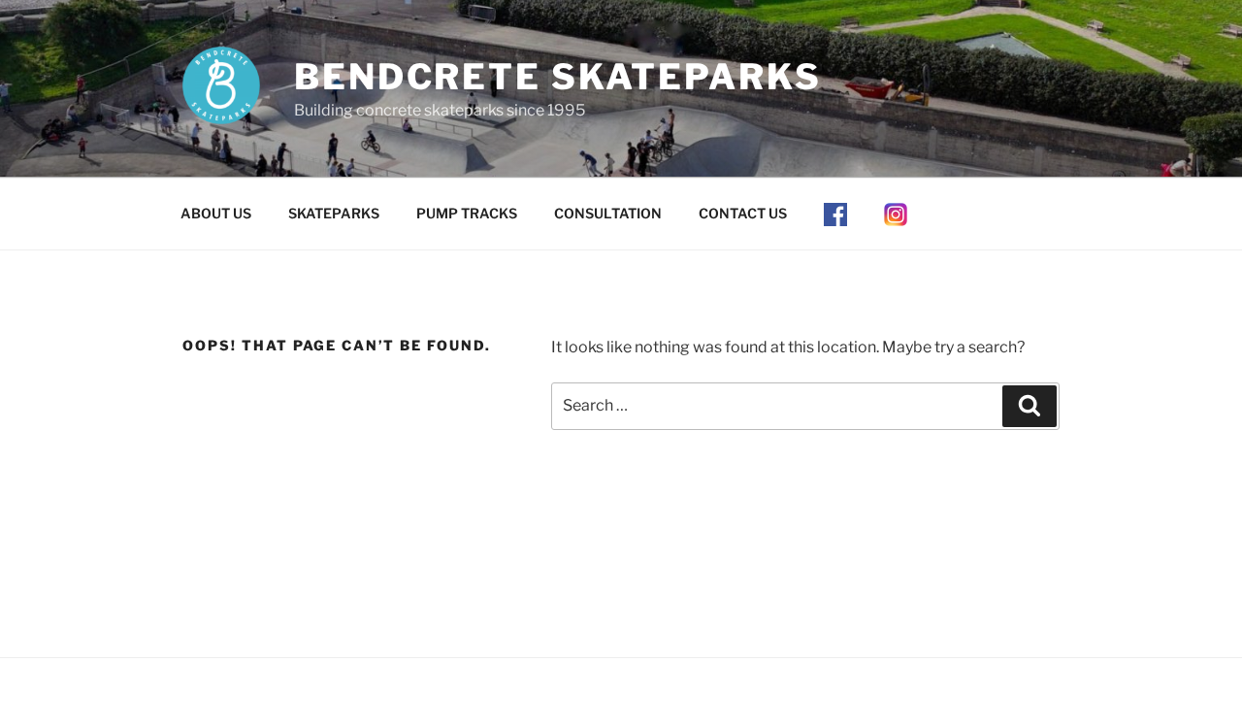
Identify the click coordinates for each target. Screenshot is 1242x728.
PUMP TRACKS (466, 213)
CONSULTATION (608, 213)
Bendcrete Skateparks (558, 76)
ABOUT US (215, 213)
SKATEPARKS (333, 213)
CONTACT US (743, 213)
